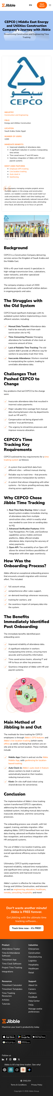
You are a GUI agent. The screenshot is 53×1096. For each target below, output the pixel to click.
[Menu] (50, 5)
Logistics (32, 960)
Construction (34, 953)
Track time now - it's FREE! (26, 928)
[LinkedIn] (3, 1059)
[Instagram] (10, 1059)
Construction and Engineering (16, 115)
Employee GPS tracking (19, 169)
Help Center (34, 1000)
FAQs (31, 1004)
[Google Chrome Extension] (24, 1042)
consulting (16, 892)
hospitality (27, 892)
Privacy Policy (36, 1085)
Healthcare (33, 968)
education (30, 889)
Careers (32, 989)
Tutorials (6, 1003)
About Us (32, 985)
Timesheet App (9, 959)
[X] (19, 1059)
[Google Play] (24, 1036)
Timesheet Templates (12, 989)
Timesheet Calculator (12, 985)
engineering (19, 889)
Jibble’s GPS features (34, 737)
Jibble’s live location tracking (17, 740)
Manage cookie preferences (35, 1010)
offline (7, 743)
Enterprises (33, 948)
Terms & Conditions (19, 1085)
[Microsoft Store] (9, 1042)
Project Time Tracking (12, 967)
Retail (31, 972)
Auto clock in (15, 174)
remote (7, 892)
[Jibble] (8, 5)
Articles (5, 999)
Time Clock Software (11, 963)
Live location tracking (18, 171)
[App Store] (9, 1036)
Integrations (7, 971)
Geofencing (14, 177)
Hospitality (33, 964)
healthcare (41, 889)
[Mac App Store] (39, 1036)
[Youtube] (14, 1059)
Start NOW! (42, 5)
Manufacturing (35, 956)
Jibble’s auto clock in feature (36, 767)
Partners (32, 993)
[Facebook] (7, 1059)
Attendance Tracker (11, 948)
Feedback (32, 997)
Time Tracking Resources (8, 994)
